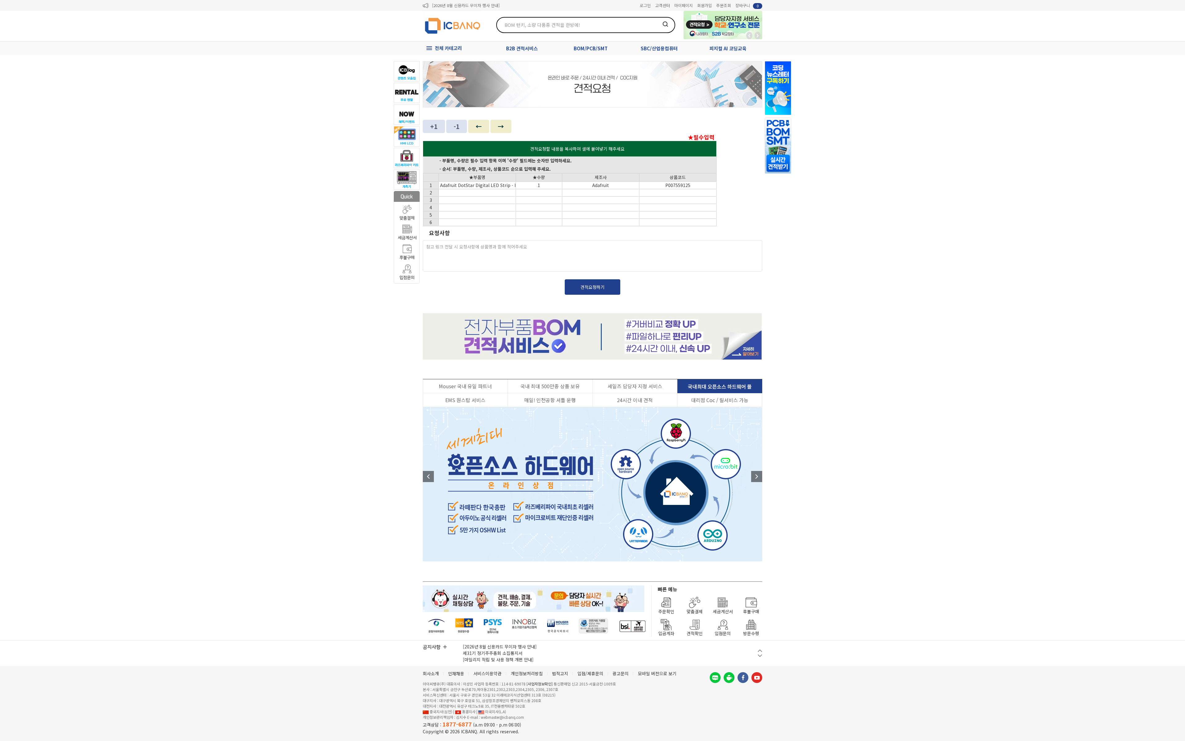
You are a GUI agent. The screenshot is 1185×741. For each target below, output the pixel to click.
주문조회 (723, 5)
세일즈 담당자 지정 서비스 (635, 386)
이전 (428, 476)
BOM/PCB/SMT (591, 48)
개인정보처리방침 (527, 673)
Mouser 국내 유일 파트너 (465, 386)
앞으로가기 (758, 35)
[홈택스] (464, 626)
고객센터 (662, 5)
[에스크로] (593, 626)
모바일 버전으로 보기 (657, 673)
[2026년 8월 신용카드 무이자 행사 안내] (466, 5)
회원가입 (704, 5)
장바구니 (747, 5)
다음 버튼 (760, 655)
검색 (665, 24)
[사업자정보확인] (539, 683)
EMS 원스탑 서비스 (465, 400)
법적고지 (560, 673)
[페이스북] (743, 677)
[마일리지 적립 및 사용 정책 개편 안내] (498, 659)
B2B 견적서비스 (522, 48)
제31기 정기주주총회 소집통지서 (492, 653)
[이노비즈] (525, 626)
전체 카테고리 (448, 48)
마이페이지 (683, 5)
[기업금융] (632, 626)
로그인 (645, 5)
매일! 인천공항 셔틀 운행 (550, 400)
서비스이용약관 (487, 673)
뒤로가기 (749, 35)
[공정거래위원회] (436, 626)
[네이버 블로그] (715, 677)
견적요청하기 (592, 287)
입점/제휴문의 (590, 673)
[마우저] (557, 626)
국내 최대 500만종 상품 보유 (550, 386)
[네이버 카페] (729, 677)
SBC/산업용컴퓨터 (659, 48)
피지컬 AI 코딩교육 (727, 48)
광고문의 (621, 673)
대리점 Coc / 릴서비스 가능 (719, 400)
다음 (756, 476)
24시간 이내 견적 (635, 400)
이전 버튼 (760, 650)
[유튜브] (756, 677)
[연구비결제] (492, 626)
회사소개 (431, 673)
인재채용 (456, 673)
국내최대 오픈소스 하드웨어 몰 (720, 386)
